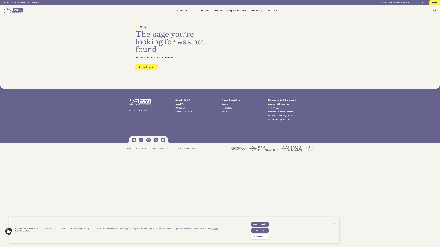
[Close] (334, 223)
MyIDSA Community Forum (280, 115)
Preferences (259, 237)
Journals (417, 2)
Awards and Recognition (279, 104)
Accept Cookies (260, 224)
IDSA (13, 3)
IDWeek (34, 3)
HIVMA (6, 3)
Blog (423, 2)
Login (434, 3)
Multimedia (227, 108)
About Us (179, 104)
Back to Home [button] (145, 67)
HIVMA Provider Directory (403, 2)
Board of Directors (183, 112)
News (390, 2)
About (384, 2)
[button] (433, 10)
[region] (174, 230)
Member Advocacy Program (281, 112)
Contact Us (180, 108)
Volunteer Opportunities (279, 119)
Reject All (260, 230)
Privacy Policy (190, 148)
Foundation (23, 3)
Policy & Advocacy (235, 10)
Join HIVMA (273, 108)
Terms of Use (175, 148)
